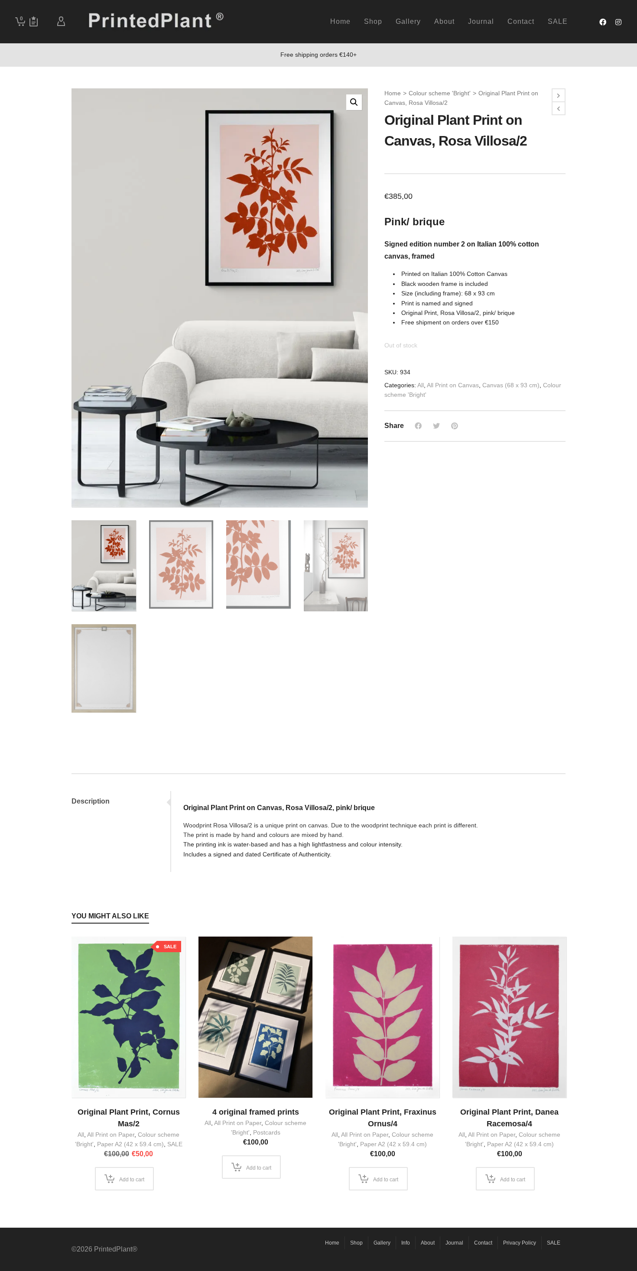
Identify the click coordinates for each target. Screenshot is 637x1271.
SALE (174, 1144)
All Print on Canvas (453, 385)
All (420, 385)
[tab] (121, 801)
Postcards (266, 1132)
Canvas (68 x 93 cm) (511, 385)
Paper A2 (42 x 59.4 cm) (130, 1144)
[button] (354, 102)
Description (91, 801)
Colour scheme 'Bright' (440, 93)
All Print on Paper (110, 1134)
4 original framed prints (255, 1112)
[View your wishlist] (33, 21)
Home (392, 93)
